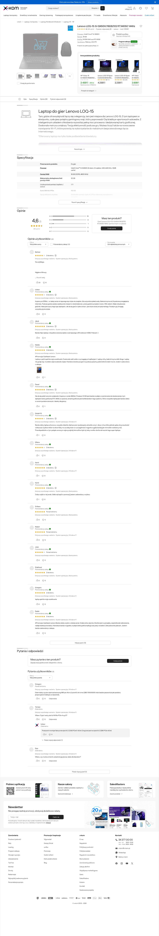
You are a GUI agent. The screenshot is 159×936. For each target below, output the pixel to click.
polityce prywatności (83, 477)
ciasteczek (61, 459)
